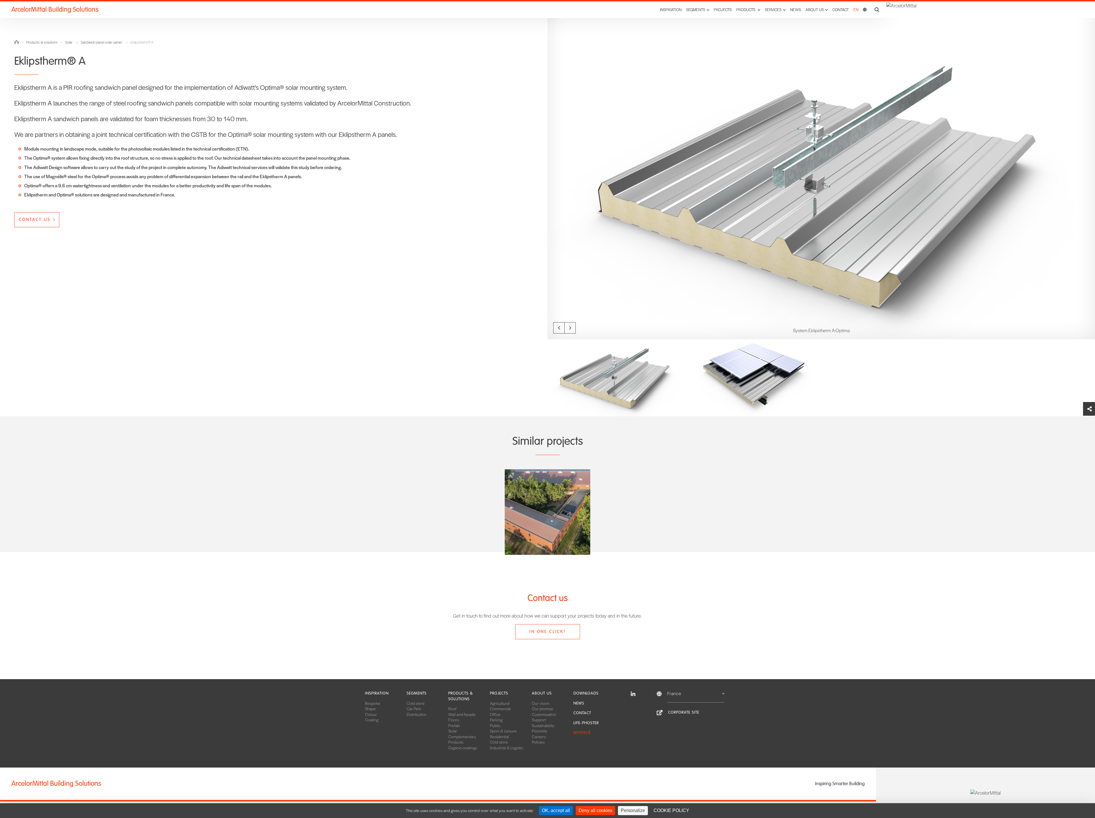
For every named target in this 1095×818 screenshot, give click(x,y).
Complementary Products (462, 739)
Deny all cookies (595, 810)
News (795, 9)
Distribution (417, 714)
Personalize (633, 810)
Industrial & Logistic (506, 747)
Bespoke (372, 703)
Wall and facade (462, 714)
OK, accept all (556, 810)
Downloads (586, 693)
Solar (68, 42)
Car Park (414, 708)
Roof (452, 708)
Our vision (540, 703)
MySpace (582, 732)
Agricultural (500, 703)
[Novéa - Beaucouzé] (547, 512)
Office (495, 714)
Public (495, 725)
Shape (370, 708)
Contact (840, 9)
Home (16, 42)
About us (542, 693)
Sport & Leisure (503, 731)
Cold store (416, 703)
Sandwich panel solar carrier (101, 42)
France (674, 693)
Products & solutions (42, 42)
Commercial (500, 708)
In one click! (548, 631)
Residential (499, 736)
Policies (538, 742)
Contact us (34, 219)
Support (539, 719)
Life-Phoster (586, 722)
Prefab (454, 725)
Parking (496, 719)
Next (570, 328)
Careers (539, 736)
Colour (371, 714)
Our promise (542, 708)
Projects (723, 9)
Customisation (544, 714)
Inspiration (671, 9)
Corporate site (683, 712)
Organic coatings (462, 747)
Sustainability (543, 725)
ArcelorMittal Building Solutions (54, 9)
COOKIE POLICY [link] (671, 810)
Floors (453, 719)
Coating (371, 719)
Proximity (539, 731)
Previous (559, 328)
